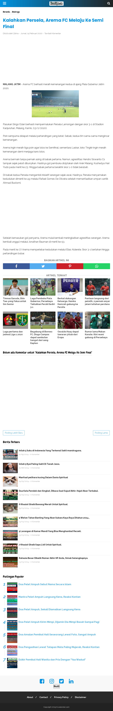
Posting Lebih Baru (14, 433)
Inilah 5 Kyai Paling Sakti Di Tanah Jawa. (39, 464)
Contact (43, 697)
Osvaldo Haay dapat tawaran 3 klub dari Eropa (68, 334)
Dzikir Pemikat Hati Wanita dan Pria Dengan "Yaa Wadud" (52, 659)
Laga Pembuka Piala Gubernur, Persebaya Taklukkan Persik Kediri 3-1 (42, 302)
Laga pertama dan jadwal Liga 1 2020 (13, 333)
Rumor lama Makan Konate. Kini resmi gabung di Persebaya (96, 334)
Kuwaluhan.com (62, 707)
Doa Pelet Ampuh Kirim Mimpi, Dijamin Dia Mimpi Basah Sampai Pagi (59, 622)
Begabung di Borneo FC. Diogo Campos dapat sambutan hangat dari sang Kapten (41, 337)
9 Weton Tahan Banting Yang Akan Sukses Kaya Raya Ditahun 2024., (54, 518)
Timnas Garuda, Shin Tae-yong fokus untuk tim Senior (14, 301)
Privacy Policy (61, 697)
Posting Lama (101, 433)
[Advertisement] (56, 58)
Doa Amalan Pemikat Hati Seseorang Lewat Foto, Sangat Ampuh (57, 634)
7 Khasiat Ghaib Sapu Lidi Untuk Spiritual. (40, 544)
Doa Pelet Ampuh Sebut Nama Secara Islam (45, 584)
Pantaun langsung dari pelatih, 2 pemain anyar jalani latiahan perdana (97, 301)
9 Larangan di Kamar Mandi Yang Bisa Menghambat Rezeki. (50, 531)
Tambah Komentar (53, 33)
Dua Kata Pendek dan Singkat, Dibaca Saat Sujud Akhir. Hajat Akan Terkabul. (58, 491)
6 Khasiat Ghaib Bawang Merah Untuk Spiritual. (43, 504)
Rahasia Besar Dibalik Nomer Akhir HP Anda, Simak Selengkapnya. (53, 558)
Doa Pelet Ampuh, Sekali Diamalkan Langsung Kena (49, 609)
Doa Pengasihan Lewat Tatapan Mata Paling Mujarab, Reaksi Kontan (59, 647)
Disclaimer (80, 697)
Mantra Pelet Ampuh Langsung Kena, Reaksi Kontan (49, 596)
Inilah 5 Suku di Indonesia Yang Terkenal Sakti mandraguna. (50, 450)
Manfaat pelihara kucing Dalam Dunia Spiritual (43, 477)
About (30, 697)
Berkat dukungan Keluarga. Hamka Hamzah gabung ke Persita (68, 302)
